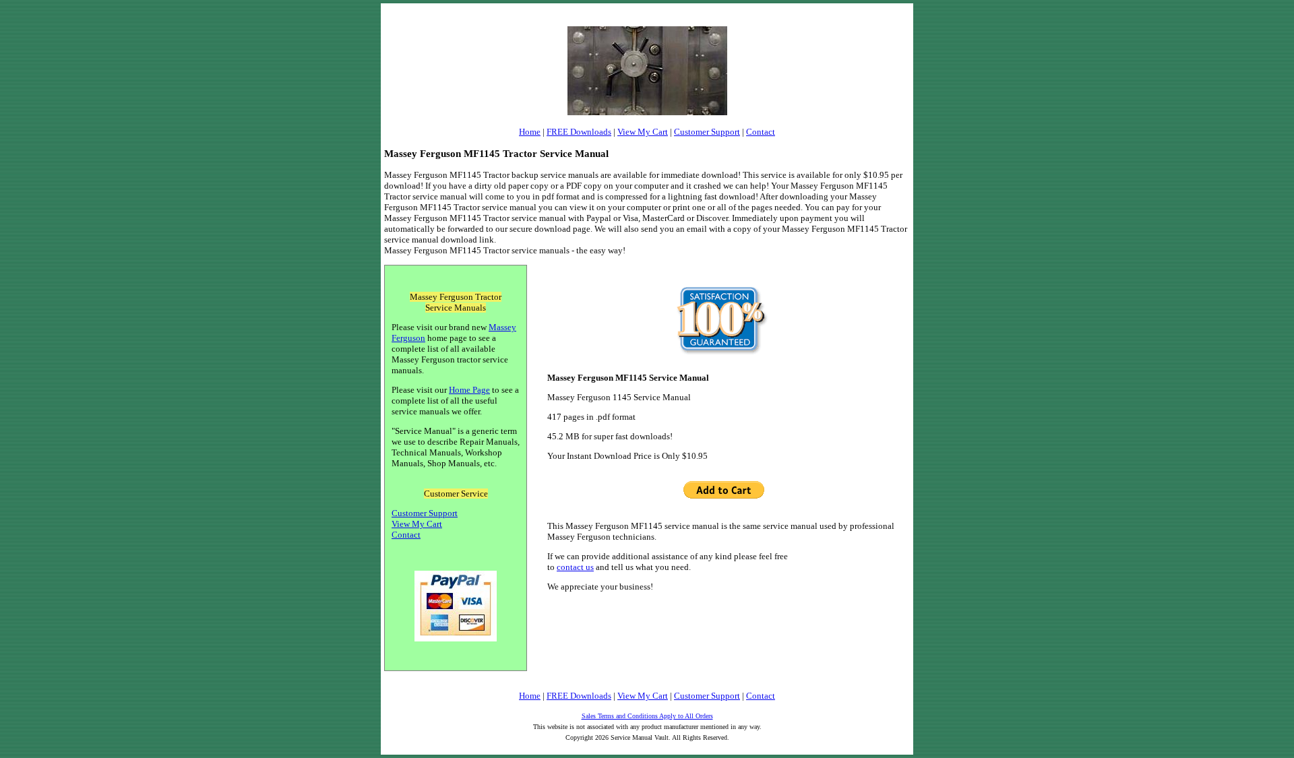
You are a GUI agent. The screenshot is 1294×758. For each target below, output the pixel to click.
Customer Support (707, 132)
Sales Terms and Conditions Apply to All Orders (647, 716)
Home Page (469, 390)
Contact (760, 132)
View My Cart (642, 132)
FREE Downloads (579, 132)
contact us (575, 567)
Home (530, 132)
